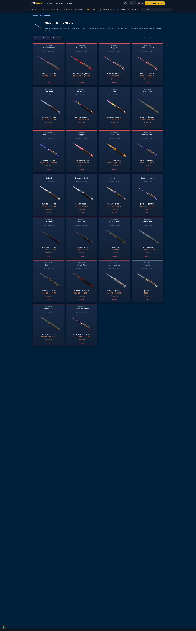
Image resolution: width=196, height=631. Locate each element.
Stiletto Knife (45, 15)
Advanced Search (41, 38)
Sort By (56, 38)
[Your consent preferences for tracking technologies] (4, 627)
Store (61, 3)
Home (35, 15)
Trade (51, 3)
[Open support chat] (125, 3)
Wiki (70, 3)
